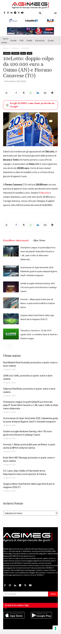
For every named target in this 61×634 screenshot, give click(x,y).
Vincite (13, 40)
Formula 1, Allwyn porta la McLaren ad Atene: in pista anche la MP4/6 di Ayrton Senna (37, 304)
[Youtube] (22, 13)
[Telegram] (15, 13)
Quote (51, 40)
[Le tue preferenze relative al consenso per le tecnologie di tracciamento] (55, 628)
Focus (23, 53)
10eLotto (25, 48)
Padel (29, 40)
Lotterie (15, 48)
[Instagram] (8, 13)
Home (6, 48)
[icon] (16, 618)
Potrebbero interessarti (16, 240)
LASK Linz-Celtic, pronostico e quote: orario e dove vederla (27, 378)
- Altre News (38, 240)
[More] (52, 93)
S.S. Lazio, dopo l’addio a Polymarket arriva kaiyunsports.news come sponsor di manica (24, 473)
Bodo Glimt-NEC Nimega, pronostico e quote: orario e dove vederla (29, 460)
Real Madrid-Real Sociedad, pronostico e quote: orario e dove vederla (30, 364)
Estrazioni (40, 40)
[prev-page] (5, 347)
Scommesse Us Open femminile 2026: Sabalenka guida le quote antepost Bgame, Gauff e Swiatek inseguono (38, 272)
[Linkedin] (11, 13)
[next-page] (10, 347)
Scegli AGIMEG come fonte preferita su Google (32, 105)
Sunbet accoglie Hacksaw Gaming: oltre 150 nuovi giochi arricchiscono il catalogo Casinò (38, 288)
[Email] (45, 93)
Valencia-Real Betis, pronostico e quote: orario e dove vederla (29, 391)
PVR (21, 40)
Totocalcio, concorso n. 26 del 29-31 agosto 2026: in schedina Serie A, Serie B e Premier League (39, 335)
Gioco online (4, 40)
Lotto (29, 53)
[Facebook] (4, 13)
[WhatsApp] (30, 93)
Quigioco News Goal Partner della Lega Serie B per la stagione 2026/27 (28, 486)
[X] (18, 13)
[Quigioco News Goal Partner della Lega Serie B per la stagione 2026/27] (11, 319)
